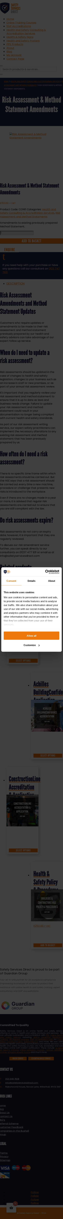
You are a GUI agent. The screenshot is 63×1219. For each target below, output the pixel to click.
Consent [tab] (11, 580)
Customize (30, 645)
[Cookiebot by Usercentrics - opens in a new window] (45, 572)
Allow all (31, 635)
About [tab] (51, 580)
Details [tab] (32, 580)
